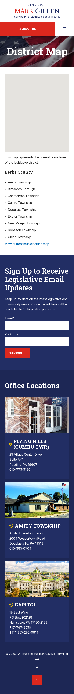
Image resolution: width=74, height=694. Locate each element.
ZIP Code (11, 334)
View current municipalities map (27, 244)
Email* (9, 318)
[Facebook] (37, 669)
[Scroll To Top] (37, 680)
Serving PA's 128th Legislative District (37, 11)
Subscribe (27, 28)
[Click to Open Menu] (64, 29)
